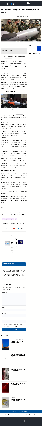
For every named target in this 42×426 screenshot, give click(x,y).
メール (4, 313)
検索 (30, 45)
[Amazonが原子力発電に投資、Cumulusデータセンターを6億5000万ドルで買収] (5, 339)
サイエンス (29, 16)
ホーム (2, 46)
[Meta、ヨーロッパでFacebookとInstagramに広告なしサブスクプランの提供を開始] (7, 242)
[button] (6, 228)
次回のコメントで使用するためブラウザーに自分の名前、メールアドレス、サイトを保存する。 (14, 325)
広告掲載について (23, 414)
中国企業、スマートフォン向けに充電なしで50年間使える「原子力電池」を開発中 (18, 399)
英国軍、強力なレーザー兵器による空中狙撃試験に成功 (18, 384)
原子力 (7, 219)
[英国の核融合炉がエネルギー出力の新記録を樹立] (5, 369)
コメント (4, 292)
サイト (3, 319)
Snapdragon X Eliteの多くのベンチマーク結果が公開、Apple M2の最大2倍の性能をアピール (15, 241)
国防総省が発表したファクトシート (8, 61)
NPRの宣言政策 (4, 140)
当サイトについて (15, 414)
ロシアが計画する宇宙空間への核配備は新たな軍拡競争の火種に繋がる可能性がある (18, 356)
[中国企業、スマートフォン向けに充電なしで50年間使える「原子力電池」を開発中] (5, 397)
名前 (3, 307)
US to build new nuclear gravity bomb (18, 214)
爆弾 (16, 219)
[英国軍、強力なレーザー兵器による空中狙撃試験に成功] (5, 383)
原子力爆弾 (12, 219)
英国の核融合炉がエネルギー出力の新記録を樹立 (18, 369)
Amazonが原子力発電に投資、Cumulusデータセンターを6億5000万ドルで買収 (18, 341)
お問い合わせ (7, 414)
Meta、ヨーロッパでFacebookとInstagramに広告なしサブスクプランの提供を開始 (13, 242)
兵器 (3, 219)
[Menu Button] (3, 4)
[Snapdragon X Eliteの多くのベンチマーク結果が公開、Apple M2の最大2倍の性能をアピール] (20, 240)
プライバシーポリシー (33, 414)
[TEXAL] (11, 3)
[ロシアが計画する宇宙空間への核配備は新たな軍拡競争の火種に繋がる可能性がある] (5, 364)
